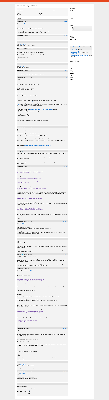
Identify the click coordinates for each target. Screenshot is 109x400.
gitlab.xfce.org (78, 1)
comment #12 (29, 270)
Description (65, 21)
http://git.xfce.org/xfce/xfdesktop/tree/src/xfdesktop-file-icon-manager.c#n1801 (37, 145)
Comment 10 (65, 221)
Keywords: (72, 73)
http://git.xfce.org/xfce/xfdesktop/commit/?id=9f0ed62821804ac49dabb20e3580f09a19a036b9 (33, 395)
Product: (18, 13)
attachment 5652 (23, 364)
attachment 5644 (23, 223)
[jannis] (82, 28)
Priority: (40, 8)
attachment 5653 (23, 373)
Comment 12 (65, 254)
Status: (18, 8)
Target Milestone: (73, 39)
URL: (71, 70)
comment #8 (29, 169)
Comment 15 (65, 362)
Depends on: (72, 75)
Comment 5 (65, 70)
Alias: (71, 67)
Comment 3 (65, 48)
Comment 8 (65, 151)
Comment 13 (65, 268)
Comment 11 (65, 239)
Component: (41, 13)
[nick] (82, 29)
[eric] (82, 27)
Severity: (54, 8)
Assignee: (72, 20)
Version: (71, 36)
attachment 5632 (23, 66)
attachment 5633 (23, 72)
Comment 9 (65, 166)
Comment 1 (65, 35)
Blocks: (71, 77)
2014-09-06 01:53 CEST (74, 49)
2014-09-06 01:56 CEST (74, 53)
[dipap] (82, 26)
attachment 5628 (23, 44)
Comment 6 (65, 77)
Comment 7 (65, 127)
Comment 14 (65, 328)
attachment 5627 (23, 37)
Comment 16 (65, 371)
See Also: (72, 79)
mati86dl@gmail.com (29, 390)
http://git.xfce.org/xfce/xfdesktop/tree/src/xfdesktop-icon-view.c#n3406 (29, 101)
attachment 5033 (23, 23)
